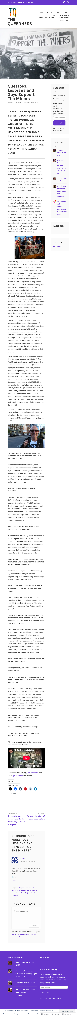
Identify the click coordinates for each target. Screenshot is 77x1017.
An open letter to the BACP (61, 152)
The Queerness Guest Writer (29, 102)
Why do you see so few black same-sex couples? (61, 191)
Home (41, 12)
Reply (14, 880)
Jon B (55, 15)
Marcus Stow (64, 18)
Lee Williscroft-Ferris (47, 18)
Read (57, 12)
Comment (34, 925)
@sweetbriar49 (32, 773)
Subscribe (59, 123)
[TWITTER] (68, 2)
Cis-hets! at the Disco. (25, 982)
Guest (67, 12)
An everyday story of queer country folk (36, 816)
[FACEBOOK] (64, 2)
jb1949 (22, 859)
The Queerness (20, 21)
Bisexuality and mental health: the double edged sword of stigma (16, 819)
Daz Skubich (64, 15)
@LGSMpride (18, 776)
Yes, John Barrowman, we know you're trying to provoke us (26, 974)
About (49, 12)
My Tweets (57, 247)
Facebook (58, 226)
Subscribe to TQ (48, 969)
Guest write (64, 21)
